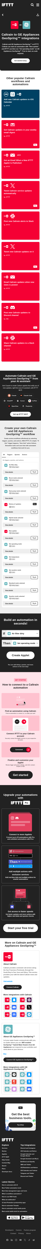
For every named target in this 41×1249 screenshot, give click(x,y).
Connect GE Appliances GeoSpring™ (19, 1060)
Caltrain (7, 34)
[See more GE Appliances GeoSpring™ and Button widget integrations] (10, 1082)
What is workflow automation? (12, 1193)
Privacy (21, 1233)
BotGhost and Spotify (27, 1161)
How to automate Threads (10, 1205)
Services (4, 1148)
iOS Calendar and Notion (28, 1151)
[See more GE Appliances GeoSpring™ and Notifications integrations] (26, 1074)
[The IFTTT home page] (7, 5)
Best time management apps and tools (14, 1191)
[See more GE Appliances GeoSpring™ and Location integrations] (26, 1082)
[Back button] (3, 15)
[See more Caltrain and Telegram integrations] (26, 1014)
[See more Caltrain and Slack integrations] (26, 1000)
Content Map (6, 1163)
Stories (4, 1151)
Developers (9, 1230)
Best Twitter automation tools (11, 1188)
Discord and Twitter (26, 1176)
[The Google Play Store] (27, 1218)
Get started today (20, 60)
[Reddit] (34, 1240)
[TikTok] (29, 1240)
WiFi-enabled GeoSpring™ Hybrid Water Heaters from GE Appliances (19, 1045)
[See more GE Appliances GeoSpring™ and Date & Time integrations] (10, 1074)
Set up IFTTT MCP (20, 414)
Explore (5, 1145)
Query (13, 507)
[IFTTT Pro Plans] (35, 504)
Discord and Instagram (27, 1148)
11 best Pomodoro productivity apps (14, 1202)
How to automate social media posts (14, 1208)
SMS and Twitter (25, 1164)
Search (4, 1165)
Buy (4, 1054)
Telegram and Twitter (27, 1173)
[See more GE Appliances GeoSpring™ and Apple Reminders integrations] (10, 1089)
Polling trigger (15, 467)
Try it (34, 472)
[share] (38, 15)
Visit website (7, 981)
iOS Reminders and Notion (29, 1167)
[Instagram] (16, 1240)
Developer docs (7, 1171)
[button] (37, 5)
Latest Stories (8, 1182)
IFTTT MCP (5, 1157)
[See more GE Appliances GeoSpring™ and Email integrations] (26, 1089)
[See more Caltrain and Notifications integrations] (10, 1000)
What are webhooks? (9, 1199)
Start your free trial (20, 928)
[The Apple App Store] (13, 1218)
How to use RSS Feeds (9, 1196)
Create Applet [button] (20, 655)
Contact (13, 1233)
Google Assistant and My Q (29, 1158)
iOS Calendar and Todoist (28, 1170)
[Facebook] (7, 1240)
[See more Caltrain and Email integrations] (10, 1007)
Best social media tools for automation (14, 1211)
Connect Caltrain (12, 987)
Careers (19, 1230)
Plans (4, 1168)
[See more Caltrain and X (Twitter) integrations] (26, 1007)
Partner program (30, 1230)
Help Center (6, 1160)
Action (13, 546)
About (28, 1233)
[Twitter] (25, 1240)
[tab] (4, 454)
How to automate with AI (10, 1185)
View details (9, 472)
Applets (4, 1154)
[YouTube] (20, 1240)
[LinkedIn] (12, 1240)
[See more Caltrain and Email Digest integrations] (10, 1014)
